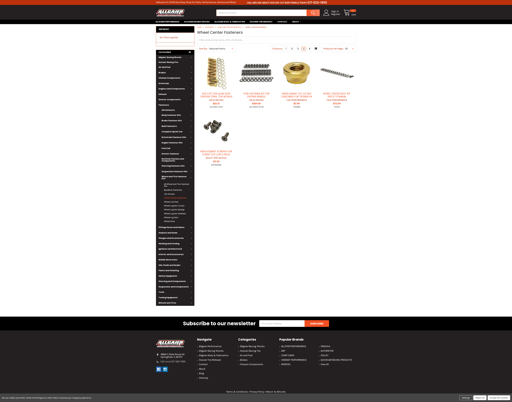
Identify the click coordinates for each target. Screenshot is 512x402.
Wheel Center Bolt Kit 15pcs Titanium (336, 95)
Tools (161, 292)
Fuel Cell (166, 148)
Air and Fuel (164, 67)
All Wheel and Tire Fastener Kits (176, 185)
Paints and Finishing (169, 270)
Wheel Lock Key (171, 202)
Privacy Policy (257, 391)
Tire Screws (169, 194)
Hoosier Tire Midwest (261, 21)
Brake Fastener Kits (172, 120)
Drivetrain (164, 83)
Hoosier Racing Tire (168, 62)
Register (335, 14)
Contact (282, 21)
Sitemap (203, 377)
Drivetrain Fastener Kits (174, 137)
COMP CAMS (287, 355)
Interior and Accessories (171, 254)
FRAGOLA (325, 346)
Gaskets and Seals (168, 232)
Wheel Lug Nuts (171, 217)
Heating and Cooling (169, 243)
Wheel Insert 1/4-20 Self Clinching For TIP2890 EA (296, 95)
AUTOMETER (327, 350)
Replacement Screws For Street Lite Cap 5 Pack (216, 153)
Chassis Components (169, 78)
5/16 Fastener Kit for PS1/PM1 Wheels (256, 95)
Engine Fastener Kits (172, 142)
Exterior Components (170, 99)
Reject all (479, 397)
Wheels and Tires (167, 303)
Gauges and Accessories (171, 238)
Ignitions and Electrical (170, 249)
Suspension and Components (174, 286)
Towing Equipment (168, 297)
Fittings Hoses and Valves (171, 227)
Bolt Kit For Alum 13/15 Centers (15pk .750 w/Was (216, 95)
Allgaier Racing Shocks (197, 21)
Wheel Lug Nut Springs (174, 209)
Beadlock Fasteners (173, 190)
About (295, 21)
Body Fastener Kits (171, 115)
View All (325, 364)
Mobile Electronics (168, 259)
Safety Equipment (168, 276)
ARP (283, 350)
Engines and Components (172, 88)
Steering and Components (172, 281)
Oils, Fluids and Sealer (170, 265)
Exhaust (163, 94)
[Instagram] (165, 369)
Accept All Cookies (499, 397)
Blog (201, 373)
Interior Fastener (170, 153)
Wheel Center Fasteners (175, 198)
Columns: (277, 48)
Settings (466, 397)
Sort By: (203, 48)
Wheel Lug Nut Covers (174, 205)
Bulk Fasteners (169, 126)
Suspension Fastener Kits (174, 171)
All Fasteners (168, 110)
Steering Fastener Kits (173, 166)
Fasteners (164, 105)
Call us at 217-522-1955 (173, 361)
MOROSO (285, 364)
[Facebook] (158, 369)
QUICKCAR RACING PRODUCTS (336, 359)
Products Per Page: (333, 48)
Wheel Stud (169, 221)
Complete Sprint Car (172, 131)
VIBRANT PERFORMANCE (294, 359)
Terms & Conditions (237, 391)
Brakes (162, 72)
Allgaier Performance (167, 21)
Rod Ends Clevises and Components (173, 159)
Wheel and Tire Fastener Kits (174, 177)
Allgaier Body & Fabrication (229, 21)
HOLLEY (324, 355)
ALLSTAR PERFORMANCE (293, 346)
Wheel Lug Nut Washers (175, 213)
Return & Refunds (276, 391)
